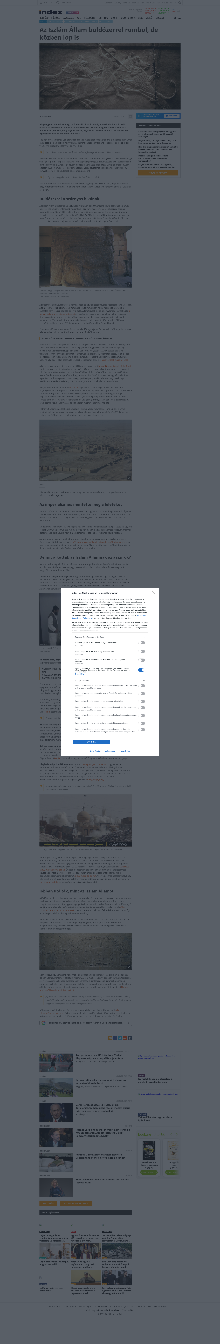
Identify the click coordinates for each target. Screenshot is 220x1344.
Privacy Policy (124, 751)
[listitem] (110, 637)
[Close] (154, 593)
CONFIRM (91, 742)
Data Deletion (95, 751)
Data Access (110, 751)
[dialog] (110, 672)
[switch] (141, 642)
